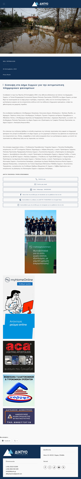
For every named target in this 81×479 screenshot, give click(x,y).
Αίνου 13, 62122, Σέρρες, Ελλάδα (53, 455)
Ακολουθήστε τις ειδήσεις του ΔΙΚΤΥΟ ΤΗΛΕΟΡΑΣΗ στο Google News (42, 199)
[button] (4, 4)
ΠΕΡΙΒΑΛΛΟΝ (11, 61)
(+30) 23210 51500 (12, 466)
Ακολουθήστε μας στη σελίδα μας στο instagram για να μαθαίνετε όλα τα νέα (42, 205)
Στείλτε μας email (42, 184)
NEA (4, 61)
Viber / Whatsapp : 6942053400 (42, 189)
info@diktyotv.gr (11, 471)
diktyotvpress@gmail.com (14, 474)
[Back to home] (40, 4)
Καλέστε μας (42, 179)
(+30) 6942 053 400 (12, 469)
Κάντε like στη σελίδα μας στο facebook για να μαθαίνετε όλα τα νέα (42, 194)
